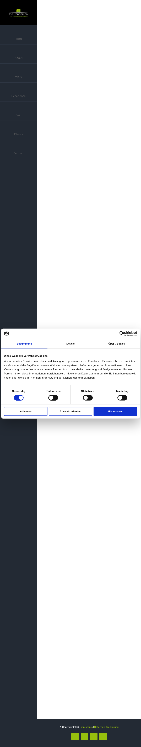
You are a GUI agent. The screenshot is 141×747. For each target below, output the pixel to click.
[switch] (53, 397)
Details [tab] (70, 343)
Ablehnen (25, 411)
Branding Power (83, 490)
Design (49, 59)
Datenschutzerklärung (106, 727)
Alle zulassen (115, 411)
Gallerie (92, 29)
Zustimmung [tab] (24, 343)
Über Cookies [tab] (116, 343)
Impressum (87, 727)
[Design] (88, 28)
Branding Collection (83, 259)
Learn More (56, 101)
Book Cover (83, 29)
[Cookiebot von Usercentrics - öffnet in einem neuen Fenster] (122, 333)
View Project (86, 101)
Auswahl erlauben (70, 411)
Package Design (83, 606)
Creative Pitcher (83, 144)
